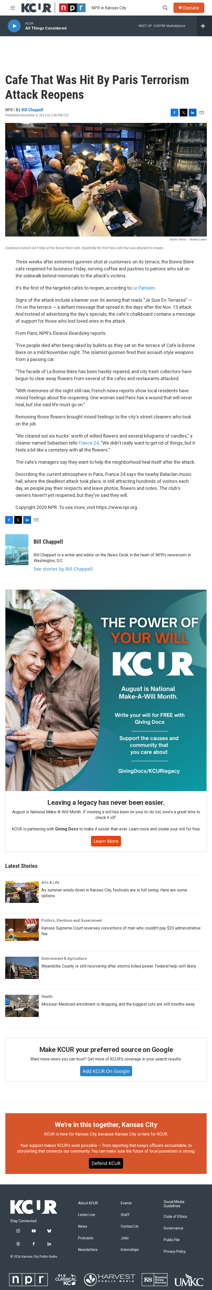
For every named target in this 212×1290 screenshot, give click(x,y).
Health (46, 996)
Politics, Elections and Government (71, 920)
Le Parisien (143, 288)
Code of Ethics (175, 1217)
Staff (125, 1215)
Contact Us (130, 1226)
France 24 (89, 443)
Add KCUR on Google (106, 1071)
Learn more (106, 841)
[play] (14, 26)
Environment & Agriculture (64, 958)
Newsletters (88, 1250)
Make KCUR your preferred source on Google (106, 1049)
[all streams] (204, 26)
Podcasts (85, 1238)
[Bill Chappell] (16, 549)
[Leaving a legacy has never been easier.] (106, 690)
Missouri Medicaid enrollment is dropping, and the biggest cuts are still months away (118, 1004)
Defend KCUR (106, 1163)
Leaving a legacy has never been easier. (105, 802)
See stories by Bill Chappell (63, 569)
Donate (191, 8)
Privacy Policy (175, 1252)
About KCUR (88, 1203)
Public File (172, 1240)
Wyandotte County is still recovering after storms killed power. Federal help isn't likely (118, 966)
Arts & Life (50, 882)
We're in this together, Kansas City (106, 1125)
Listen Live (86, 1215)
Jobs (125, 1238)
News (82, 1226)
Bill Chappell (32, 109)
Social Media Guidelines (174, 1204)
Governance (173, 1228)
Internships (130, 1250)
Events (126, 1203)
